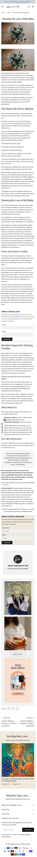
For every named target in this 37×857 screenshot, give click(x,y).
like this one (21, 386)
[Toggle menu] (3, 7)
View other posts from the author (17, 568)
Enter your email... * (9, 828)
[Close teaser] (5, 420)
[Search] (28, 7)
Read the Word (18, 654)
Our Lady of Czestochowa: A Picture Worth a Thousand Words (15, 779)
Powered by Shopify (24, 842)
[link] (8, 708)
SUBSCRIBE (7, 339)
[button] (2, 428)
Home (3, 12)
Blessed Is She (14, 842)
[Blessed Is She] (13, 6)
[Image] (17, 598)
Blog (8, 12)
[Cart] (33, 7)
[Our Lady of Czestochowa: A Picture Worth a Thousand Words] (18, 759)
